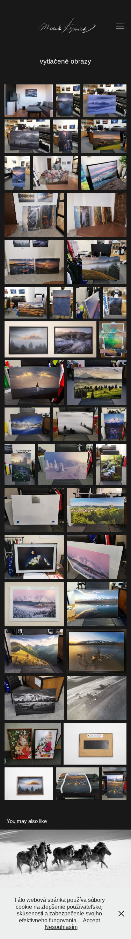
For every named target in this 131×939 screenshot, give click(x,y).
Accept (91, 920)
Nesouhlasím (61, 927)
